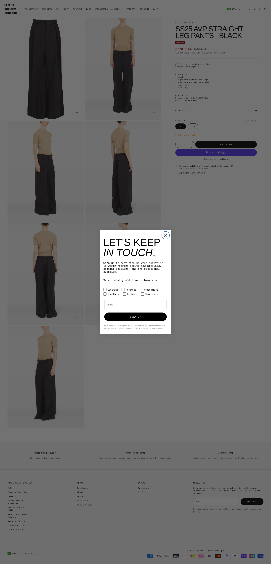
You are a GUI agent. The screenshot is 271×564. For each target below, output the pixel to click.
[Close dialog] (166, 235)
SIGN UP (135, 316)
